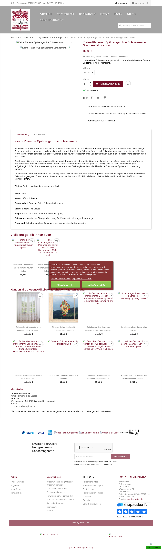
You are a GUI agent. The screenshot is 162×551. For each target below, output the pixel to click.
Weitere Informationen (60, 278)
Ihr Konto (88, 477)
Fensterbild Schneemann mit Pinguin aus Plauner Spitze (23, 268)
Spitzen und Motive (52, 20)
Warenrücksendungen (93, 485)
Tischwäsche (87, 14)
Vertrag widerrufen (81, 522)
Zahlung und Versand (56, 492)
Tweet (98, 97)
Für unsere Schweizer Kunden (60, 496)
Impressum (51, 507)
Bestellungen (89, 489)
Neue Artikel (16, 489)
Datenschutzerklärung (57, 488)
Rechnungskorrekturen (93, 493)
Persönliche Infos (90, 482)
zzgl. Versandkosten (100, 56)
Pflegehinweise (17, 482)
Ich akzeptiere (96, 284)
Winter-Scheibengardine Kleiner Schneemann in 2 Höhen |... (48, 268)
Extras (104, 14)
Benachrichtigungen (92, 504)
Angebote (15, 485)
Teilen (91, 97)
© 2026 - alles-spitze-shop (81, 547)
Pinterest (104, 97)
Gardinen (46, 14)
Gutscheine (88, 500)
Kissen (118, 14)
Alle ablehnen (65, 284)
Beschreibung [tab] (23, 134)
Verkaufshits (16, 493)
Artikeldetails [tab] (39, 134)
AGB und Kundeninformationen (60, 499)
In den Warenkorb (107, 83)
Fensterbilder (65, 14)
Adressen (87, 496)
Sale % (131, 14)
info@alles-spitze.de (134, 499)
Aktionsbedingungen (56, 503)
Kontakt (50, 510)
